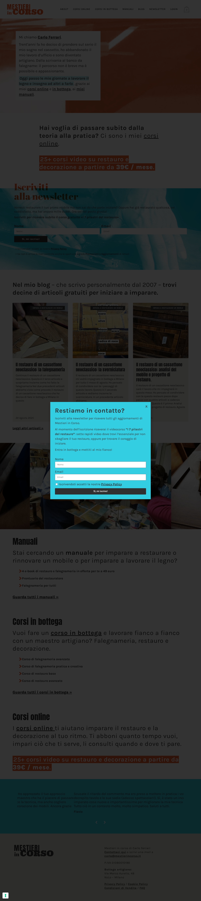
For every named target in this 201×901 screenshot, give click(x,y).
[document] (100, 450)
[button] (146, 406)
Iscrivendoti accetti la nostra (90, 484)
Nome (59, 459)
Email (59, 471)
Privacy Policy (111, 484)
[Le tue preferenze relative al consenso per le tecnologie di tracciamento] (5, 895)
